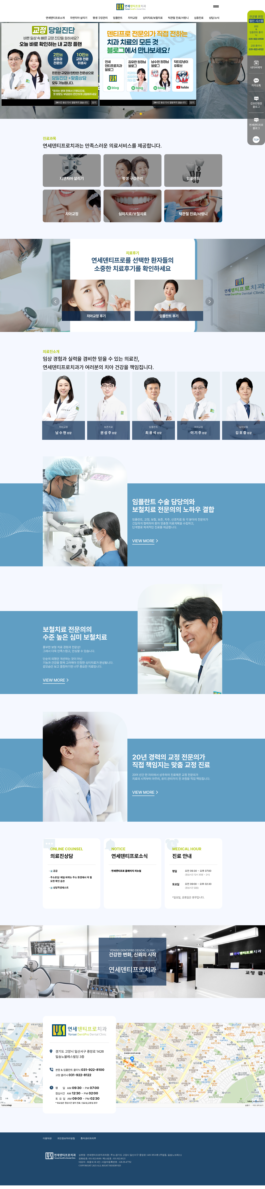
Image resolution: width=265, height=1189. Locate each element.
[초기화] (261, 1067)
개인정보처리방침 (66, 1138)
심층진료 (198, 18)
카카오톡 (256, 85)
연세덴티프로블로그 (256, 126)
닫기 (94, 102)
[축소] (261, 1062)
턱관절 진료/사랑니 (178, 18)
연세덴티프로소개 (55, 18)
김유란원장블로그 (256, 105)
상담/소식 (214, 18)
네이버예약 (256, 67)
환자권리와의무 (88, 1138)
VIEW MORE (143, 540)
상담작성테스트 (61, 887)
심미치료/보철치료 (153, 18)
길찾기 (247, 1105)
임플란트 (117, 18)
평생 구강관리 (100, 18)
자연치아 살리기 (78, 18)
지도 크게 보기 (258, 1105)
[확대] (261, 1058)
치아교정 (132, 18)
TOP (256, 139)
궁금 (55, 870)
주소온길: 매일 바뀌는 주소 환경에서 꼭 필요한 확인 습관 (71, 879)
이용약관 (47, 1138)
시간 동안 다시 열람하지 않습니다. (71, 102)
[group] (63, 406)
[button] (55, 301)
